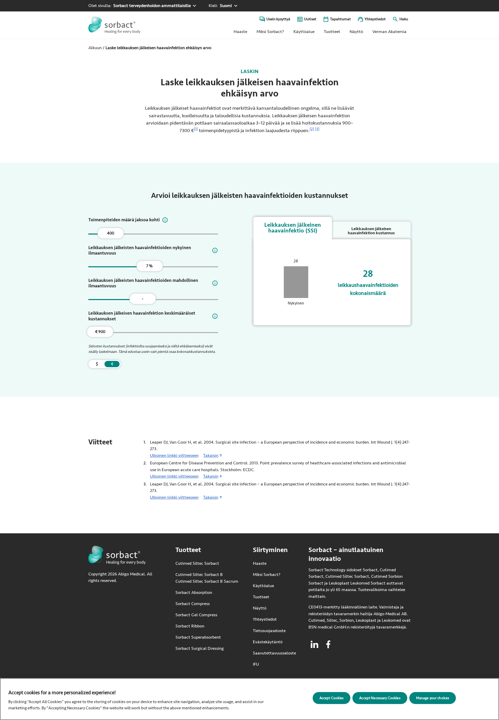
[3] (317, 129)
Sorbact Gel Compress (196, 615)
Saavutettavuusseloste (274, 653)
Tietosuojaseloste (269, 630)
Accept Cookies (331, 698)
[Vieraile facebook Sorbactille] (328, 644)
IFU (274, 664)
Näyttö (356, 31)
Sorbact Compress (192, 603)
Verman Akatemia (391, 33)
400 (110, 233)
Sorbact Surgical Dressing (199, 648)
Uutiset (310, 19)
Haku (403, 19)
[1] (196, 129)
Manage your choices (432, 698)
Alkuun (95, 47)
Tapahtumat (340, 19)
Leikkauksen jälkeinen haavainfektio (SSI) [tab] (292, 228)
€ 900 (100, 331)
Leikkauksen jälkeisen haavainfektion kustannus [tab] (371, 231)
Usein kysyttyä (278, 19)
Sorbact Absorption (193, 592)
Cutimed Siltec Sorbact (197, 563)
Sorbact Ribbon (189, 626)
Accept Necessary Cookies (379, 698)
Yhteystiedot (375, 19)
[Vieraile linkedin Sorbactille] (314, 644)
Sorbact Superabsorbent (198, 637)
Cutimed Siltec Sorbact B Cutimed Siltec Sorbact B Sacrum (206, 578)
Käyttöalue (303, 31)
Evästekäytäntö (268, 642)
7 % (149, 266)
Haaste (240, 31)
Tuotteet (332, 31)
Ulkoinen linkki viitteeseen (174, 455)
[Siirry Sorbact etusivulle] (114, 25)
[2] (312, 129)
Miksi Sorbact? (270, 31)
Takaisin (210, 455)
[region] (249, 699)
